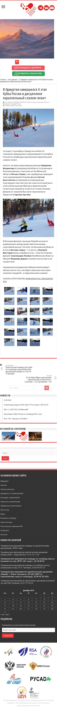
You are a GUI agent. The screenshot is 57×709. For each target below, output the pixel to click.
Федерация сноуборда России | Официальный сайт (27, 700)
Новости (29, 102)
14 (36, 602)
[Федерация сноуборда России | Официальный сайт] (29, 9)
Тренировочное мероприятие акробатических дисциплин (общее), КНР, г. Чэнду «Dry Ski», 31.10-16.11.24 (24, 553)
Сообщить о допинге (29, 68)
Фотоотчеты (5, 510)
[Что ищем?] (46, 388)
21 (36, 606)
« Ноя (3, 615)
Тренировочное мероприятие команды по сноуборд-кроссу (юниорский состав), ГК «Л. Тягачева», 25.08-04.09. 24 (25, 566)
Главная (3, 80)
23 (52, 606)
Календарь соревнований (10, 498)
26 (20, 609)
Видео (3, 514)
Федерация (4, 481)
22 (44, 606)
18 (13, 606)
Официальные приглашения (11, 506)
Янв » (8, 615)
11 (13, 602)
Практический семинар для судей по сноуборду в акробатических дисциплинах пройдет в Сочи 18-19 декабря (19, 370)
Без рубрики (12, 80)
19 (20, 606)
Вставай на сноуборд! (8, 518)
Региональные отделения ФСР (12, 526)
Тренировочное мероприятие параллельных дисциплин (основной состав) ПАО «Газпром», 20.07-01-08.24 (28, 581)
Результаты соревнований (10, 502)
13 (28, 602)
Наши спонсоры (6, 522)
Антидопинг (5, 530)
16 (52, 602)
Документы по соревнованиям (12, 493)
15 (44, 602)
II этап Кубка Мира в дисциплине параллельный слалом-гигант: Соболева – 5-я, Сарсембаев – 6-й (38, 379)
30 (52, 609)
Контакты (4, 535)
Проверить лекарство (30, 73)
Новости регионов (38, 102)
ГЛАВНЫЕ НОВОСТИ (20, 102)
